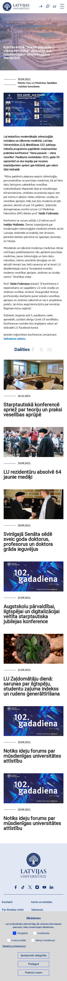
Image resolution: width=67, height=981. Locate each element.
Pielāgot (33, 964)
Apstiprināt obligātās (34, 955)
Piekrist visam (33, 972)
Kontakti (7, 902)
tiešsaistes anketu (14, 338)
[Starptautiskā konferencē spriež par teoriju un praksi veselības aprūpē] (33, 375)
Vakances (37, 909)
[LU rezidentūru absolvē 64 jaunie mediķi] (33, 442)
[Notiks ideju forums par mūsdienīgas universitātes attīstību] (33, 721)
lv (54, 6)
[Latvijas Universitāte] (16, 6)
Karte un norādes (41, 902)
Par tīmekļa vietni (13, 909)
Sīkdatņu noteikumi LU (14, 946)
